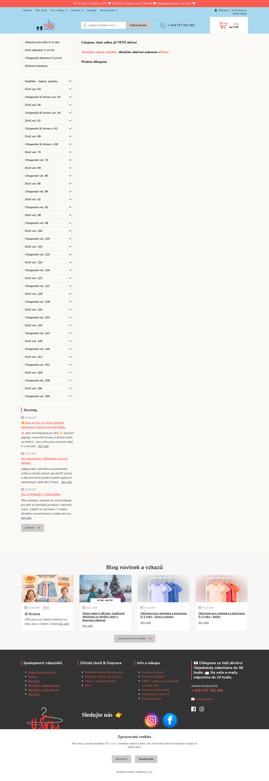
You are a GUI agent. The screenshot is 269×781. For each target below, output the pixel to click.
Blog (88, 685)
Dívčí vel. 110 (33, 246)
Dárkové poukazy (36, 66)
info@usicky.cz (205, 699)
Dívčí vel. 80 (33, 168)
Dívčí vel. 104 (33, 231)
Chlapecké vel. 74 (36, 160)
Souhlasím (146, 759)
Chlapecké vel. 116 (37, 270)
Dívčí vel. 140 (33, 325)
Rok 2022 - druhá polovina (43, 685)
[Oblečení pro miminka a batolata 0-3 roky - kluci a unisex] (163, 588)
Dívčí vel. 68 (33, 136)
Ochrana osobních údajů (156, 689)
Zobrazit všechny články (132, 638)
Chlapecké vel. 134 (37, 317)
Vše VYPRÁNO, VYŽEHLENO (41, 495)
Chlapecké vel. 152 (37, 365)
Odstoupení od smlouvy (155, 694)
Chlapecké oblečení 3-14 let (43, 58)
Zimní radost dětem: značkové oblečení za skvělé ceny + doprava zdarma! (103, 617)
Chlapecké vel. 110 (37, 254)
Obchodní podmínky (154, 676)
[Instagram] (203, 710)
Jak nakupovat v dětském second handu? (44, 461)
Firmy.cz (33, 676)
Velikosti (27, 10)
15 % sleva (32, 613)
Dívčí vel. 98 (33, 215)
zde (150, 772)
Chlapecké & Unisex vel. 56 (43, 113)
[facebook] (170, 720)
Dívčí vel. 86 (33, 183)
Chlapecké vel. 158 (37, 380)
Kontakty (91, 10)
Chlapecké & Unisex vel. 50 (43, 97)
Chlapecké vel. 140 (37, 333)
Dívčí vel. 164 (33, 388)
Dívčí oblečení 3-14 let (40, 50)
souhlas (113, 743)
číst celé (43, 446)
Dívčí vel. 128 (33, 294)
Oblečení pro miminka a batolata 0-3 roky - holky (221, 615)
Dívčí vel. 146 (33, 341)
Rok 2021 (34, 694)
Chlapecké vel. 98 (36, 223)
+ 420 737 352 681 (181, 25)
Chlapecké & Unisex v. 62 (41, 128)
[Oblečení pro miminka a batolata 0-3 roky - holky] (221, 588)
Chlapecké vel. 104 (37, 239)
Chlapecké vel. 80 (36, 176)
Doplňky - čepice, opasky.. (42, 81)
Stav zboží (41, 10)
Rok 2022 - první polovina (43, 689)
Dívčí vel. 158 (33, 372)
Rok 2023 (34, 681)
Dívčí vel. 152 (33, 357)
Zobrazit (30, 527)
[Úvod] (49, 25)
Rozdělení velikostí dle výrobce (103, 676)
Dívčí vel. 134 (33, 309)
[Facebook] (195, 710)
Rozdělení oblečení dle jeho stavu (104, 672)
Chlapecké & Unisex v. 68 (41, 144)
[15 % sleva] (47, 588)
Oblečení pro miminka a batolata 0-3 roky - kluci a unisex (163, 615)
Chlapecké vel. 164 (37, 396)
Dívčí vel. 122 (33, 278)
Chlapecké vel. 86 (36, 191)
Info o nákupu (58, 10)
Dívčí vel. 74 (33, 152)
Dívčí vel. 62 (33, 121)
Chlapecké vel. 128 (37, 302)
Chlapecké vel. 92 (36, 207)
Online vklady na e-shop (42, 672)
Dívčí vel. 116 (33, 262)
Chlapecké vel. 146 (37, 349)
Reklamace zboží (151, 698)
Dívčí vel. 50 (33, 89)
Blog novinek (107, 10)
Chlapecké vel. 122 (37, 286)
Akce (46, 607)
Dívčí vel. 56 (33, 105)
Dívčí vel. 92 (33, 199)
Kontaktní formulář (153, 672)
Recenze (76, 10)
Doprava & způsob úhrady (100, 681)
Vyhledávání (138, 25)
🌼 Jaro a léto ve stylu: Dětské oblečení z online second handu (43, 425)
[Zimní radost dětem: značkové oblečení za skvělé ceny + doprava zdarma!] (105, 588)
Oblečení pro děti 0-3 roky (42, 42)
